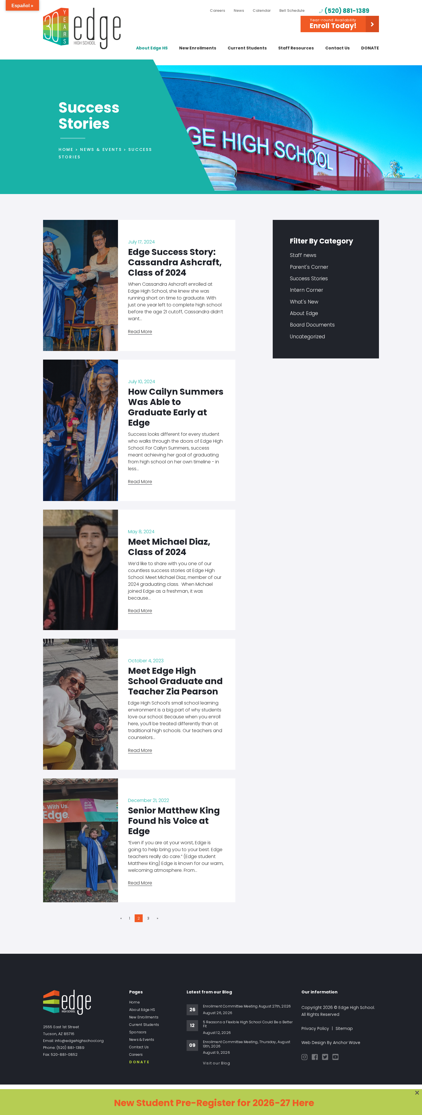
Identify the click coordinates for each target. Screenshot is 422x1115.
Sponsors (138, 1032)
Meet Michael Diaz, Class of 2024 (169, 547)
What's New (304, 301)
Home (134, 1002)
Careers (217, 10)
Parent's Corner (309, 267)
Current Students (247, 48)
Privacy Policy (315, 1028)
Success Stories (309, 278)
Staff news (303, 255)
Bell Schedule (292, 10)
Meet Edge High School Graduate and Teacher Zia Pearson (175, 681)
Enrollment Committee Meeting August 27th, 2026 (247, 1006)
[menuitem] (217, 12)
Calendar (262, 10)
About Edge (304, 313)
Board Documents (312, 324)
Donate (370, 48)
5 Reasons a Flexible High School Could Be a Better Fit (248, 1024)
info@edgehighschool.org (79, 1040)
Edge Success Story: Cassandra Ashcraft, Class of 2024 (175, 262)
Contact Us (337, 48)
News (239, 10)
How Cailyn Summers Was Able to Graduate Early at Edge (176, 407)
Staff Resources (296, 48)
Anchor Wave (346, 1042)
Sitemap (344, 1028)
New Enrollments (197, 48)
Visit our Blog (216, 1063)
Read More (140, 331)
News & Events (141, 1039)
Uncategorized (307, 336)
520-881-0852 (64, 1054)
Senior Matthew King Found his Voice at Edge (174, 820)
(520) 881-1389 (346, 11)
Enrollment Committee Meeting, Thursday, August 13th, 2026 (246, 1043)
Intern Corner (306, 290)
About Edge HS (152, 48)
